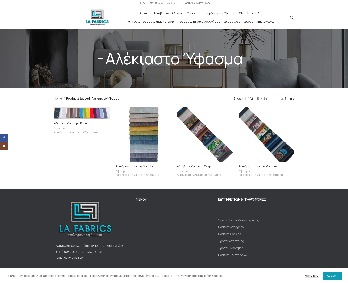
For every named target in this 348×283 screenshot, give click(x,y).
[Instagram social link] (4, 146)
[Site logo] (96, 17)
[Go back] (100, 59)
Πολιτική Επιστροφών (232, 255)
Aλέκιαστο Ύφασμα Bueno (71, 123)
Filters (289, 98)
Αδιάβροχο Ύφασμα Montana (258, 166)
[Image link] (84, 219)
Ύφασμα (59, 128)
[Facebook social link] (4, 138)
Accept (332, 275)
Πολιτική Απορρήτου (231, 227)
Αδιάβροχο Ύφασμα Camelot (135, 166)
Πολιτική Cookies (229, 234)
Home (58, 98)
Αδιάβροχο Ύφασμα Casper (195, 166)
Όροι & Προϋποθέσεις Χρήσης (238, 220)
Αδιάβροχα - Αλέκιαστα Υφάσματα (76, 132)
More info (312, 275)
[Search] (292, 17)
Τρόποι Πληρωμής (230, 248)
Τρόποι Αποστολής (231, 241)
